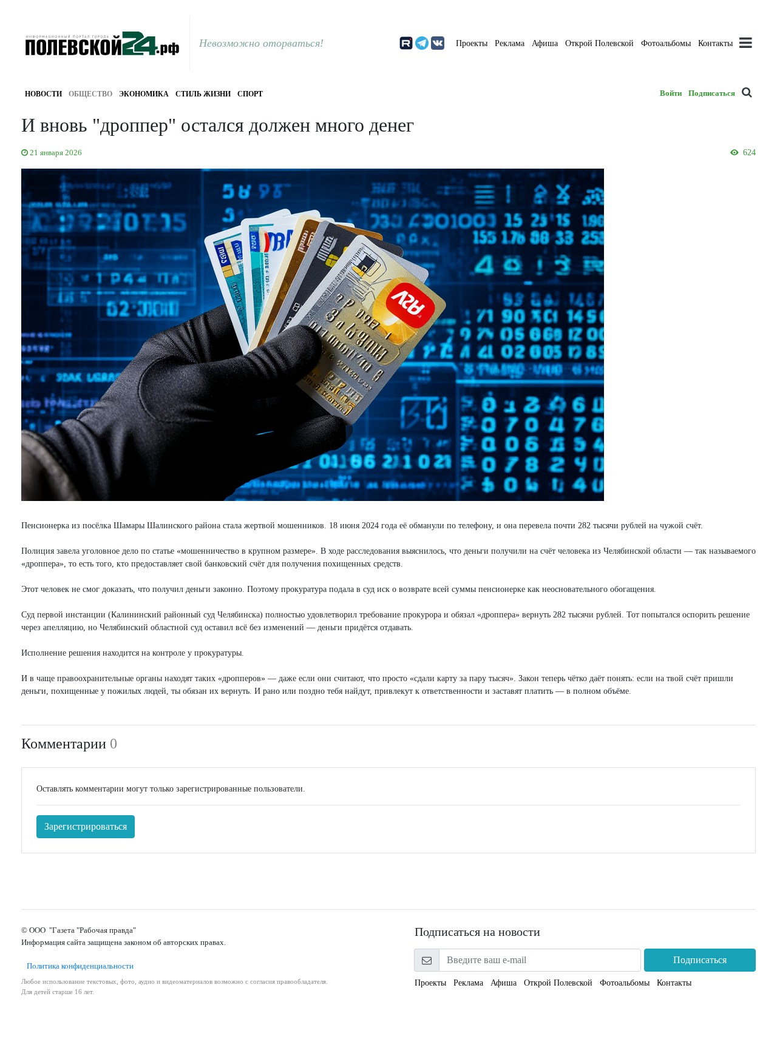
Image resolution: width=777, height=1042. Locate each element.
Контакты (715, 43)
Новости (43, 94)
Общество (90, 94)
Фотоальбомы (666, 43)
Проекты (471, 43)
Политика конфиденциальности (77, 965)
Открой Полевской (599, 43)
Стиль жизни (203, 94)
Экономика (144, 94)
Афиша (545, 43)
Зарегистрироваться (85, 826)
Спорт (250, 94)
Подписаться (711, 93)
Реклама (509, 43)
